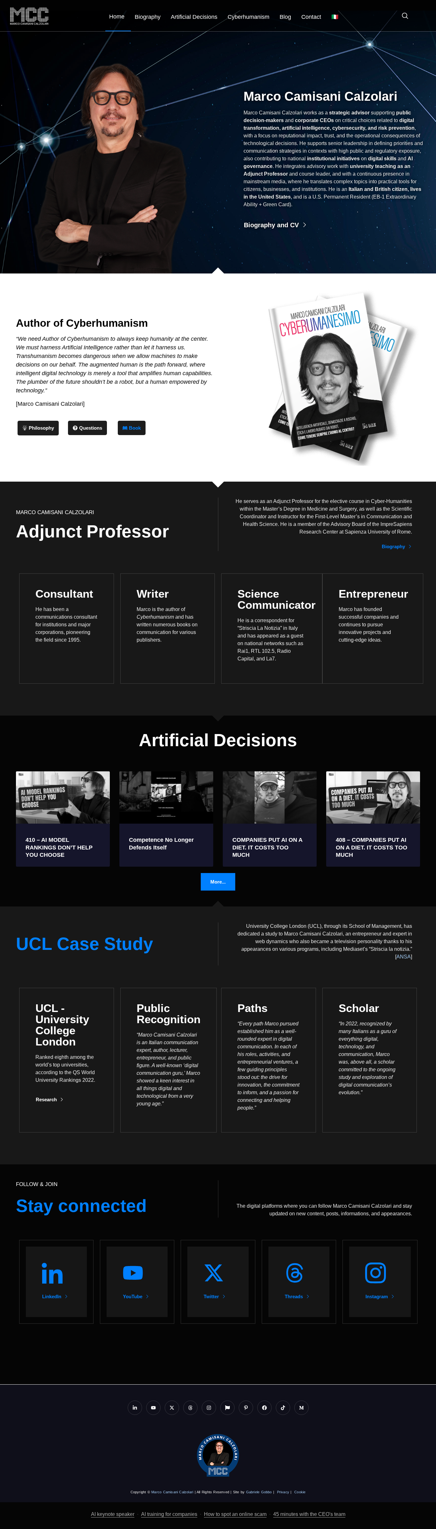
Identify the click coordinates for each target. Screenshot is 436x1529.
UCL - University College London (62, 1025)
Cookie (299, 1492)
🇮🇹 (334, 17)
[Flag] (227, 1408)
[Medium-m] (301, 1408)
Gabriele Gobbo (259, 1492)
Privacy (283, 1492)
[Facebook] (264, 1408)
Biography (148, 17)
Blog (285, 17)
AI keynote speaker (112, 1514)
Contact (311, 17)
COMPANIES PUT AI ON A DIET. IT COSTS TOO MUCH (267, 847)
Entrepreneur (373, 593)
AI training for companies (169, 1514)
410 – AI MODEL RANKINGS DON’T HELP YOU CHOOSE (59, 847)
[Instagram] (209, 1408)
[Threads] (190, 1408)
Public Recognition (168, 1013)
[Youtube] (153, 1408)
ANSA (403, 956)
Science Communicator (276, 599)
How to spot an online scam (235, 1514)
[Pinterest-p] (246, 1408)
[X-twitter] (172, 1408)
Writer (153, 593)
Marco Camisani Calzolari (172, 1492)
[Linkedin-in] (135, 1408)
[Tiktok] (283, 1408)
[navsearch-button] (401, 17)
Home (116, 16)
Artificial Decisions (194, 17)
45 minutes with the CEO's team (309, 1514)
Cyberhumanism (248, 17)
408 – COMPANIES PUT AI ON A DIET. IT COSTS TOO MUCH (371, 847)
